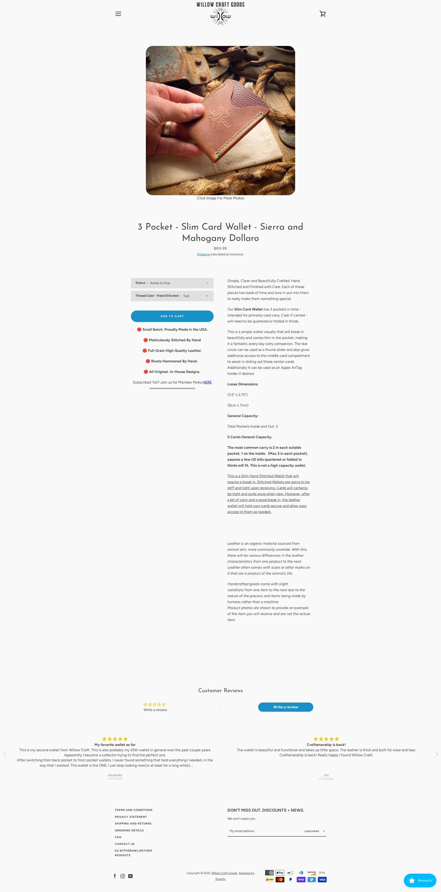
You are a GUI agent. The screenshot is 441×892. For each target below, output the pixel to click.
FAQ (118, 837)
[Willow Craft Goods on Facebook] (115, 876)
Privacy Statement (131, 817)
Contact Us (125, 844)
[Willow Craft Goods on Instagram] (122, 876)
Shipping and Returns (133, 823)
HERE (207, 382)
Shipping (203, 254)
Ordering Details (129, 830)
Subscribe (312, 831)
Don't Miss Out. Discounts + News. (265, 810)
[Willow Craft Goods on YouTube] (130, 876)
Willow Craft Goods (224, 873)
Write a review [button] (285, 707)
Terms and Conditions (134, 810)
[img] (115, 739)
